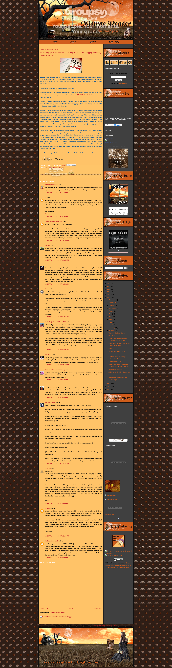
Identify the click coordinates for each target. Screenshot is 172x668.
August (111, 311)
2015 (109, 292)
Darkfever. (111, 375)
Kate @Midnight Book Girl (53, 221)
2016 (109, 289)
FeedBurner (123, 83)
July (110, 314)
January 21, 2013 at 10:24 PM (57, 240)
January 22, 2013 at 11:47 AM (57, 365)
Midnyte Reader (50, 402)
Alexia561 (48, 245)
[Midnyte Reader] (106, 140)
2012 (109, 384)
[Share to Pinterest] (75, 165)
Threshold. (112, 336)
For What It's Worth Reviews (84, 95)
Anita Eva (48, 468)
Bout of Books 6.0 (114, 361)
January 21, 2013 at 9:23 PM (57, 216)
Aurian (47, 265)
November (112, 302)
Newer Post (44, 608)
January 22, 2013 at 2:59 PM (57, 380)
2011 (109, 386)
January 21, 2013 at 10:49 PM (57, 260)
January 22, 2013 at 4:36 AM (57, 284)
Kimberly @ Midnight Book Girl (55, 322)
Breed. (110, 348)
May (110, 319)
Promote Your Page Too (110, 142)
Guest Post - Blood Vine (116, 351)
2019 (109, 283)
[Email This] (67, 165)
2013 (109, 297)
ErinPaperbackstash (51, 541)
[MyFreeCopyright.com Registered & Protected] (118, 553)
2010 (109, 389)
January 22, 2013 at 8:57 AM (57, 350)
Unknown (48, 508)
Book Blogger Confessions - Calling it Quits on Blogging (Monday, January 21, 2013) (71, 54)
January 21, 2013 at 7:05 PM (57, 192)
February (112, 328)
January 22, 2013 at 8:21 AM (57, 317)
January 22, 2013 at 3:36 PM (57, 397)
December (112, 300)
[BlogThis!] (69, 165)
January (112, 330)
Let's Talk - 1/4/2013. (115, 369)
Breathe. (111, 354)
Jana (46, 385)
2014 (109, 294)
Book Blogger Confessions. (56, 167)
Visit (109, 514)
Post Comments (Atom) (57, 612)
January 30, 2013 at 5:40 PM (57, 558)
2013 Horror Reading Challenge (119, 372)
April (110, 322)
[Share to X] (71, 165)
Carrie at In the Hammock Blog (55, 370)
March (111, 325)
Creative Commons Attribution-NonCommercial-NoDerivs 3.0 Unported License (118, 565)
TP (45, 197)
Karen (47, 289)
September (113, 308)
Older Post (98, 608)
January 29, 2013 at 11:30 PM (57, 536)
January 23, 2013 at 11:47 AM (57, 463)
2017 (109, 286)
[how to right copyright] (113, 555)
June (111, 316)
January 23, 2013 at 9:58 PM (57, 503)
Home (71, 608)
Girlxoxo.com (49, 214)
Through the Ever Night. (116, 333)
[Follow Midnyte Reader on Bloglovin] (113, 126)
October (112, 305)
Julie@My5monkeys (51, 184)
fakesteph (48, 355)
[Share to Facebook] (73, 165)
